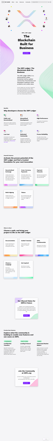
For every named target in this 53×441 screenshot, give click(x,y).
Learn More (26, 315)
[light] (50, 2)
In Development (8, 341)
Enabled (39, 341)
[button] (13, 2)
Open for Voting (24, 341)
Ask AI (46, 439)
